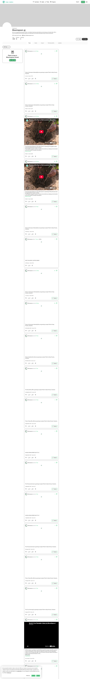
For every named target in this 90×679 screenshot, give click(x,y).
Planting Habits (51, 43)
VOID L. (40, 239)
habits (42, 2)
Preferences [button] (9, 672)
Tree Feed (36, 2)
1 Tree (37, 368)
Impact (42, 43)
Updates (60, 43)
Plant (48, 2)
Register (77, 2)
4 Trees (37, 206)
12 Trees (37, 83)
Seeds (36, 43)
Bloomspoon (30, 51)
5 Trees (37, 335)
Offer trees (12, 60)
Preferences (28, 675)
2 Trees (37, 557)
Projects (54, 2)
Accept (38, 675)
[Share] (35, 78)
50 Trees (37, 116)
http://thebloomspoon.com (29, 35)
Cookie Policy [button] (19, 671)
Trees (29, 43)
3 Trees (37, 399)
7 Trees (36, 239)
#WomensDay (28, 151)
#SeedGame (27, 656)
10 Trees (37, 303)
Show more (27, 654)
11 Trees (37, 270)
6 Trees (37, 51)
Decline (33, 675)
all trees (5, 47)
